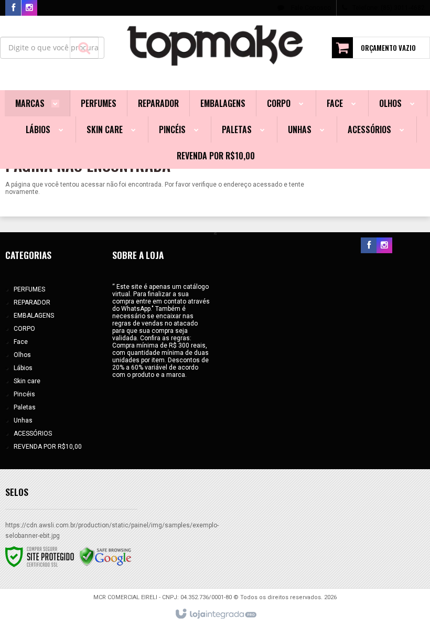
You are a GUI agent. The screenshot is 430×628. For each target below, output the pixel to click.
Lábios (23, 368)
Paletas (25, 407)
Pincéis (24, 394)
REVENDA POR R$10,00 (48, 446)
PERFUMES (29, 289)
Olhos (22, 355)
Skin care (27, 381)
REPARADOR (32, 302)
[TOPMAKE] (215, 45)
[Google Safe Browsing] (105, 556)
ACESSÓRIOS (33, 433)
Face (21, 341)
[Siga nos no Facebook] (13, 8)
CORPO (24, 328)
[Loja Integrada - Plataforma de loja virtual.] (215, 614)
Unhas (23, 420)
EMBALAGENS (34, 315)
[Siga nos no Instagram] (29, 8)
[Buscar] (84, 48)
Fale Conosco (310, 8)
